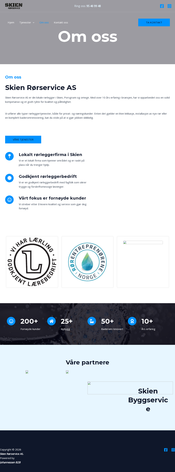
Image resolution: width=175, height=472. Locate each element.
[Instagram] (169, 6)
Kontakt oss (61, 22)
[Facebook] (162, 6)
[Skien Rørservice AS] (13, 5)
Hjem (11, 22)
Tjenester (25, 22)
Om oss (44, 22)
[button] (32, 22)
